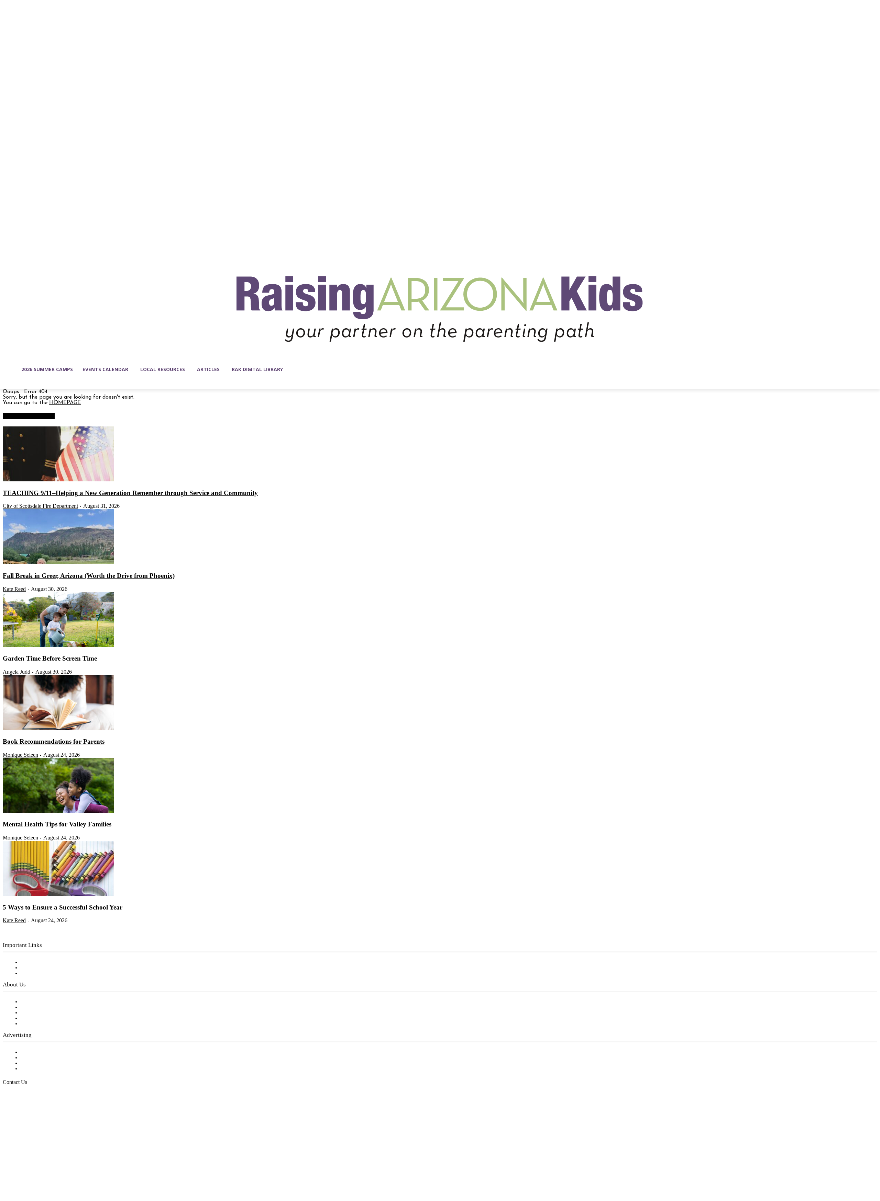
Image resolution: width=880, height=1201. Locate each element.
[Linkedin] (37, 1168)
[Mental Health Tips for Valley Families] (58, 811)
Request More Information (54, 1069)
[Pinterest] (51, 1168)
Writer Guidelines (42, 1018)
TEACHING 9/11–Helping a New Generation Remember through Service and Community (130, 492)
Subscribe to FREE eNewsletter (60, 962)
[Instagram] (22, 1168)
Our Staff (33, 1002)
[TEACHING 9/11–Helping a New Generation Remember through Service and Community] (58, 480)
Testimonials (36, 1052)
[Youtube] (80, 1168)
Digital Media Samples (49, 1063)
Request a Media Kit (46, 1058)
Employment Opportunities (55, 1013)
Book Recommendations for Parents (53, 741)
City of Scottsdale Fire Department (40, 506)
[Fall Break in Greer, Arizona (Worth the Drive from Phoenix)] (58, 562)
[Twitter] (66, 1168)
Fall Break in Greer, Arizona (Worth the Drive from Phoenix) (89, 575)
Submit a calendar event (51, 1024)
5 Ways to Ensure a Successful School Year (62, 907)
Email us (27, 1117)
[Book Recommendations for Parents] (58, 728)
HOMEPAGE (65, 402)
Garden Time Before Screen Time (50, 658)
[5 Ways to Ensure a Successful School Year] (58, 894)
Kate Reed (14, 589)
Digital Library (39, 968)
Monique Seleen (20, 755)
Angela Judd (16, 672)
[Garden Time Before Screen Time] (58, 646)
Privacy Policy (38, 973)
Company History (43, 1007)
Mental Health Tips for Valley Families (57, 824)
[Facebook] (8, 1168)
